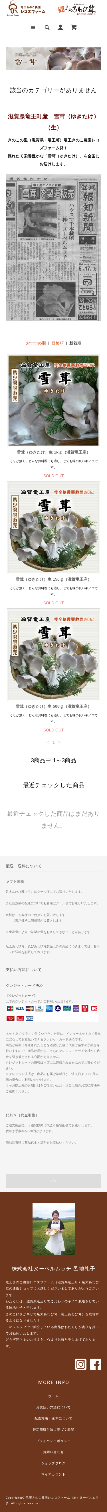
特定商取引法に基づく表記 (53, 1429)
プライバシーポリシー (53, 1441)
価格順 (58, 343)
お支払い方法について (53, 1407)
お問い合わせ (53, 1452)
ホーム (53, 1396)
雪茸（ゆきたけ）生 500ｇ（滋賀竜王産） (54, 706)
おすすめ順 (36, 343)
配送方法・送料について (53, 1418)
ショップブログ (53, 1463)
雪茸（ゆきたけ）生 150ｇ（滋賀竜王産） (54, 579)
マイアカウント (53, 1474)
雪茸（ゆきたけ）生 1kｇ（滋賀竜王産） (53, 452)
